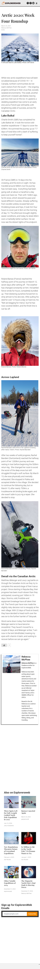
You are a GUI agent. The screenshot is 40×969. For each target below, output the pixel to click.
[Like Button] (4, 645)
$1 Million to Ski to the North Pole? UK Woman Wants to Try (28, 850)
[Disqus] (20, 757)
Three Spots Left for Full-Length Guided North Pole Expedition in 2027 (10, 815)
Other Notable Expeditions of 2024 (10, 883)
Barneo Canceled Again (28, 812)
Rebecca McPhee (6, 28)
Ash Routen (7, 859)
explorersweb (8, 891)
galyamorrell (25, 819)
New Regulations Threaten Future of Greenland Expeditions (11, 850)
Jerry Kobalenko (9, 825)
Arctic (3, 30)
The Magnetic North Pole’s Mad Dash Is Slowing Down (28, 884)
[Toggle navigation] (36, 3)
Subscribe (32, 914)
